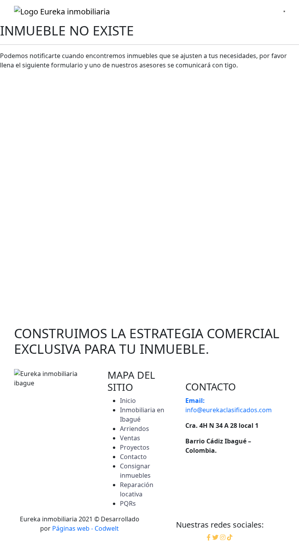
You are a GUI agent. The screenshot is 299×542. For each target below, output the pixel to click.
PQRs (128, 503)
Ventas (130, 438)
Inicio (128, 400)
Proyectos (135, 447)
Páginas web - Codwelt (85, 528)
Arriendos (134, 428)
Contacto (133, 456)
